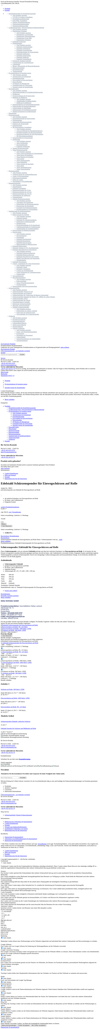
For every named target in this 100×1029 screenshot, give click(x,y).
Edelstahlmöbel (17, 43)
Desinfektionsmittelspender (20, 19)
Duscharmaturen (21, 235)
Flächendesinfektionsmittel (20, 24)
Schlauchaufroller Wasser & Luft (22, 291)
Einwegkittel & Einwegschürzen (22, 80)
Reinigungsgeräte (14, 115)
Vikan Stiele (20, 166)
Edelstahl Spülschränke (23, 55)
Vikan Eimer (20, 159)
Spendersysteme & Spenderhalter (22, 87)
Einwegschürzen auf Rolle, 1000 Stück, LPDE (15, 698)
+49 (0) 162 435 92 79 (8, 368)
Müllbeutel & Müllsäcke (23, 103)
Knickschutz (20, 333)
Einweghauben (17, 82)
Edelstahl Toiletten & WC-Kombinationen (25, 248)
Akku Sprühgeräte (22, 143)
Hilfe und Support (10, 475)
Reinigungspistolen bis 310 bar (22, 194)
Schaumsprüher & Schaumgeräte (22, 138)
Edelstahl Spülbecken (23, 54)
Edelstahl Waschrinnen (19, 262)
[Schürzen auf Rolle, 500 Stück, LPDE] (13, 630)
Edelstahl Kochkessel (19, 41)
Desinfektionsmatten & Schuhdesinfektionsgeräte (27, 92)
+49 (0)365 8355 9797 (14, 613)
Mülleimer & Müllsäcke (19, 97)
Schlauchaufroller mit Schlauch (22, 293)
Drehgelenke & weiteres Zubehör (26, 311)
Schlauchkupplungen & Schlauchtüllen (28, 339)
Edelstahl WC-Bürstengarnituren (26, 220)
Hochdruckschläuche (18, 319)
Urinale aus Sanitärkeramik (24, 270)
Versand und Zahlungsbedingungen (16, 827)
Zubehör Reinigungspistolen (21, 199)
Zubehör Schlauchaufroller (20, 307)
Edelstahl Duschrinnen (23, 241)
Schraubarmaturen (22, 340)
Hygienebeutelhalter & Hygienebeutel (28, 225)
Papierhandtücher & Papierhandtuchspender (26, 104)
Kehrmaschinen (17, 125)
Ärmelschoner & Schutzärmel (21, 76)
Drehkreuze (16, 94)
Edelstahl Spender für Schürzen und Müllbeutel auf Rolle (18, 728)
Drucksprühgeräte (21, 145)
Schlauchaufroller (14, 288)
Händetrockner (21, 223)
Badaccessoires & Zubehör (20, 215)
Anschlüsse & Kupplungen (24, 202)
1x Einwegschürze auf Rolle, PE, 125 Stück (14, 652)
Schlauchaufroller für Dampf (21, 300)
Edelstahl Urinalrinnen (23, 269)
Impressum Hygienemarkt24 (13, 840)
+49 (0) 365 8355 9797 (8, 363)
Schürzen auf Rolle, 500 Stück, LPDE (12, 689)
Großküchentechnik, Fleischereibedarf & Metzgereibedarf (26, 27)
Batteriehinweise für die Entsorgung (16, 478)
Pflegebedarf (12, 113)
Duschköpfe (20, 237)
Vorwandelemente (18, 276)
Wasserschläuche (17, 326)
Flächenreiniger (17, 120)
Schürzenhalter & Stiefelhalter (21, 108)
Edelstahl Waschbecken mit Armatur (27, 256)
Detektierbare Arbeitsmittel (24, 34)
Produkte (7, 406)
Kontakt (7, 441)
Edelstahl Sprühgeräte (23, 146)
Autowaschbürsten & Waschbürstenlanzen (29, 131)
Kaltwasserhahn (21, 281)
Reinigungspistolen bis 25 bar (21, 190)
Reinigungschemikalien (19, 178)
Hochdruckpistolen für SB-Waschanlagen (29, 132)
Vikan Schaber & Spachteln (24, 164)
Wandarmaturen (21, 284)
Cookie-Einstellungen (11, 473)
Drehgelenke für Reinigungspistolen (27, 204)
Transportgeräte (17, 71)
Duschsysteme (16, 232)
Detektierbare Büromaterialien (25, 36)
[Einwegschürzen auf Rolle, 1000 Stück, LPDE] (16, 628)
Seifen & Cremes (17, 180)
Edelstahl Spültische (22, 57)
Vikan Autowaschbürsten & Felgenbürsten (29, 153)
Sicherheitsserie (21, 260)
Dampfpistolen (17, 187)
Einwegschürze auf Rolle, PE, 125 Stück (13, 707)
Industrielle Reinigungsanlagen (22, 122)
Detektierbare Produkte (19, 31)
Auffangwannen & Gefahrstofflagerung (24, 174)
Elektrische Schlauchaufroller (21, 304)
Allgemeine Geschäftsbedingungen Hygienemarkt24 (21, 839)
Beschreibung (5, 536)
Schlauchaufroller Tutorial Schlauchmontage (18, 815)
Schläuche (12, 316)
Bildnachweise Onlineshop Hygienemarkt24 (18, 822)
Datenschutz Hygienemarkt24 (14, 837)
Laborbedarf (16, 64)
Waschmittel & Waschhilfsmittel (22, 181)
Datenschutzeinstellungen (9, 1025)
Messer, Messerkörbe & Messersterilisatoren (26, 66)
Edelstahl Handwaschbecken (25, 255)
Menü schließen (9, 399)
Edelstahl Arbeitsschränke (24, 47)
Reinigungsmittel (14, 171)
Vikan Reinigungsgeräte (19, 150)
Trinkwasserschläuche (19, 325)
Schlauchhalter (20, 337)
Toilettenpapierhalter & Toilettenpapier (28, 227)
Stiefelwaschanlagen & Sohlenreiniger (24, 111)
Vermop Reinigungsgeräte (20, 148)
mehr (60, 539)
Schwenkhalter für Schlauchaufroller (27, 314)
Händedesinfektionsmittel (20, 26)
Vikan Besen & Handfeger (24, 155)
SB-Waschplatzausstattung (24, 136)
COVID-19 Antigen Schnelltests (22, 17)
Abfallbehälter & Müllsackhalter (26, 101)
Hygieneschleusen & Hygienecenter (23, 96)
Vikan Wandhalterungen (23, 167)
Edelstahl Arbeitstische (23, 48)
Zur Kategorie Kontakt (8, 349)
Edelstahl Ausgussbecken (24, 50)
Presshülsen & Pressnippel (24, 335)
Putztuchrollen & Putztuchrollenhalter (24, 106)
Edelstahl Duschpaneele (23, 239)
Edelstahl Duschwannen (23, 242)
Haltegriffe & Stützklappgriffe (25, 222)
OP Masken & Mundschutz (20, 83)
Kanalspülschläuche (18, 321)
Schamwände (20, 274)
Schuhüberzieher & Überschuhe (22, 85)
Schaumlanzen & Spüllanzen (21, 195)
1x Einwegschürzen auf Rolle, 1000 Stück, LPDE (16, 662)
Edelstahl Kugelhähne (19, 188)
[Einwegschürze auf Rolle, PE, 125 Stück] (14, 627)
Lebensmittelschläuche (19, 323)
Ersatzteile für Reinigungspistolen (26, 208)
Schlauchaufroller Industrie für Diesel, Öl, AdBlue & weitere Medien (33, 297)
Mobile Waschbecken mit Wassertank (27, 258)
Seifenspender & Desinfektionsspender (24, 110)
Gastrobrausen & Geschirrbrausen (22, 62)
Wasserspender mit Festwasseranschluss (24, 286)
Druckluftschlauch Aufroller (21, 302)
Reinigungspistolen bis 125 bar (22, 192)
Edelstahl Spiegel (21, 218)
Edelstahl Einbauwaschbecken (25, 253)
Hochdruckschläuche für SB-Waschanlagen (29, 134)
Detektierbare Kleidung (23, 40)
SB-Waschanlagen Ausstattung (21, 127)
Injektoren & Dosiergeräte (20, 124)
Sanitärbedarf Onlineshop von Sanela (16, 829)
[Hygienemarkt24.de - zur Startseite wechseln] (15, 351)
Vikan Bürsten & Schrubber (25, 157)
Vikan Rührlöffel (21, 162)
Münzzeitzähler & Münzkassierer (26, 244)
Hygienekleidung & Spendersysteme (20, 73)
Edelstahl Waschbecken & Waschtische (24, 249)
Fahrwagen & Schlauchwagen (25, 312)
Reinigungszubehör (18, 68)
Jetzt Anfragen (5, 468)
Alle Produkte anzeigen (19, 15)
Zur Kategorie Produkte (8, 344)
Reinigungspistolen (14, 183)
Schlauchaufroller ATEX (20, 298)
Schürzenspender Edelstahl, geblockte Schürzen (15, 721)
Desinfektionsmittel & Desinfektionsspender (22, 13)
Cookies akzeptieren (24, 1025)
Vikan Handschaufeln (23, 160)
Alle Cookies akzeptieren (39, 1025)
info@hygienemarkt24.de (9, 365)
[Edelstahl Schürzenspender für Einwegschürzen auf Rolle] (19, 625)
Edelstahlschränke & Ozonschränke (27, 52)
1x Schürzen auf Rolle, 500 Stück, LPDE (13, 673)
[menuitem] (52, 9)
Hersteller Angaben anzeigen (10, 596)
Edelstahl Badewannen (19, 246)
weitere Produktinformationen (10, 507)
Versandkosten (42, 844)
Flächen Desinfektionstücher (21, 22)
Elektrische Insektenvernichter (21, 61)
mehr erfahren (65, 347)
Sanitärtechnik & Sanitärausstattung (19, 211)
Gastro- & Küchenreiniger (20, 176)
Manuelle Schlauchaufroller (20, 305)
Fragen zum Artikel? (11, 590)
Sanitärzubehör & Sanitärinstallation (27, 228)
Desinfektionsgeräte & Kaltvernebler (23, 118)
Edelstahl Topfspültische (23, 59)
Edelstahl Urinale (21, 267)
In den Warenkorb (7, 636)
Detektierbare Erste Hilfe (24, 38)
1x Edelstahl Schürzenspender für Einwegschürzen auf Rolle (19, 643)
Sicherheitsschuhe (18, 69)
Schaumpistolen (17, 197)
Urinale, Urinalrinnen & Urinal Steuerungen (26, 263)
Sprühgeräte (16, 139)
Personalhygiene (14, 89)
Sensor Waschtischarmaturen (25, 283)
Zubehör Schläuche (18, 328)
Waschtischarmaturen (19, 277)
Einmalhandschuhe (18, 78)
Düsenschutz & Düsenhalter (25, 206)
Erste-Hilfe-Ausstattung (19, 20)
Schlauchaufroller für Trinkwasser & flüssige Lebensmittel (30, 295)
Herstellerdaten (14, 536)
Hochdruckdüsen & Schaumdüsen (27, 209)
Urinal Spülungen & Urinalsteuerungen (28, 272)
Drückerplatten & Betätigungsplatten (23, 230)
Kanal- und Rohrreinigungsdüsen (26, 332)
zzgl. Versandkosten (15, 512)
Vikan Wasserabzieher (23, 169)
